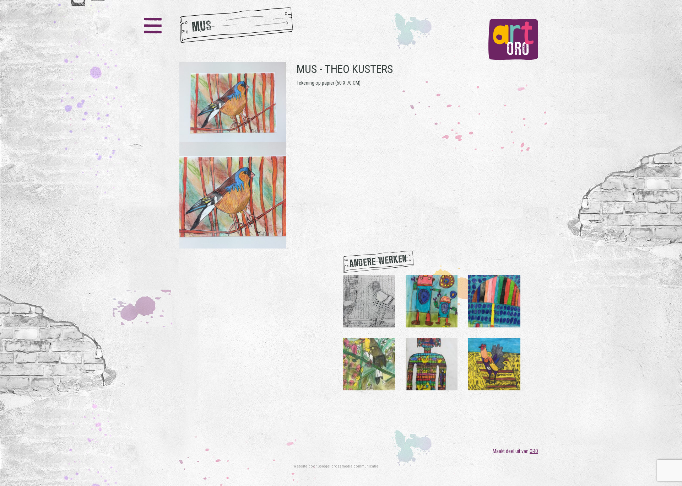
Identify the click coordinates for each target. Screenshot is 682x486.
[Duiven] (369, 301)
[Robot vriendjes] (432, 301)
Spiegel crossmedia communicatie (348, 466)
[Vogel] (369, 364)
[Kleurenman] (432, 364)
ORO (534, 451)
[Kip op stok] (494, 364)
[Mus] (232, 155)
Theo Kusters (359, 69)
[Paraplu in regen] (494, 301)
